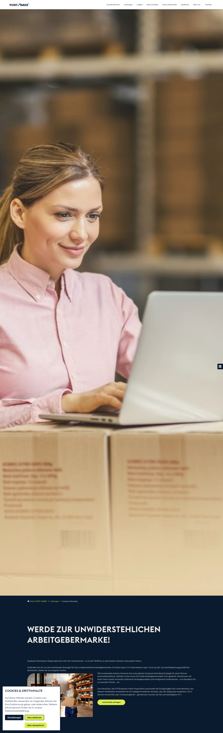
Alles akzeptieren (35, 725)
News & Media (152, 4)
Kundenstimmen (113, 4)
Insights (140, 4)
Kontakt (208, 4)
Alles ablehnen (34, 717)
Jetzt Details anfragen (111, 702)
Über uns (196, 4)
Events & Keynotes (169, 4)
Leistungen (128, 4)
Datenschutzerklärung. (17, 710)
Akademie (185, 4)
